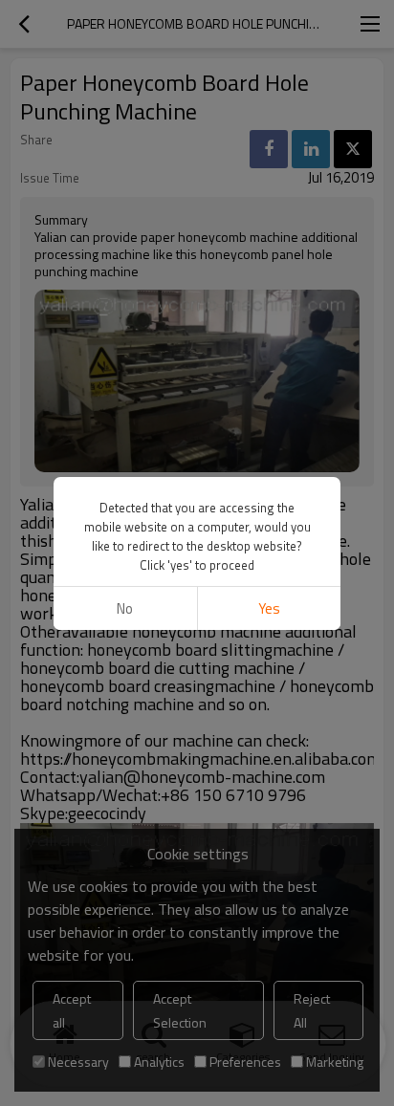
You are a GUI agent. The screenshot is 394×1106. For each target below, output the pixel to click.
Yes (269, 608)
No (125, 608)
